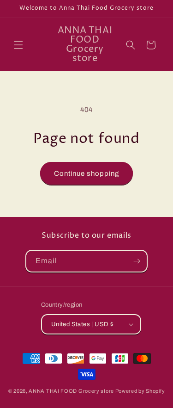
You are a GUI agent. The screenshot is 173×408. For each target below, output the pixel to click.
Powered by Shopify (140, 391)
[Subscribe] (136, 261)
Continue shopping (86, 173)
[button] (18, 45)
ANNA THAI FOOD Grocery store (71, 391)
